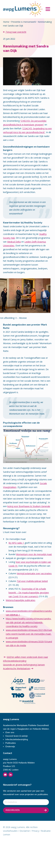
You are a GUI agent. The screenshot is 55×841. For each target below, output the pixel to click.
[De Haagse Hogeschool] (27, 702)
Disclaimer (25, 830)
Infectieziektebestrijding (16, 739)
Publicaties (10, 743)
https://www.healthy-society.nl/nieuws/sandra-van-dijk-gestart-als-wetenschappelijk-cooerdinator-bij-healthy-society (28, 622)
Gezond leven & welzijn (16, 736)
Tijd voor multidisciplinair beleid (32, 581)
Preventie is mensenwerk (23, 21)
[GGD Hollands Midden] (36, 681)
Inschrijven (13, 810)
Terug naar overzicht (15, 31)
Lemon (6, 834)
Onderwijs (10, 746)
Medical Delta (14, 241)
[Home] (23, 8)
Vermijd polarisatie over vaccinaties (34, 573)
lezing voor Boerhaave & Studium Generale (28, 506)
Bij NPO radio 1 (16, 542)
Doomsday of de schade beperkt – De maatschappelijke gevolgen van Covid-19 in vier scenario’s (29, 592)
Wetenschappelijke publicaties (20, 600)
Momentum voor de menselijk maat (34, 554)
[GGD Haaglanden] (18, 681)
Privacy (35, 830)
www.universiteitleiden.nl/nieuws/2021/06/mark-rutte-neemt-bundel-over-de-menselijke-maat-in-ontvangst (29, 634)
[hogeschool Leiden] (18, 689)
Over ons (9, 732)
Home (6, 21)
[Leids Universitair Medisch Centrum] (37, 689)
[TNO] (18, 695)
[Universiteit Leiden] (37, 695)
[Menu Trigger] (48, 9)
